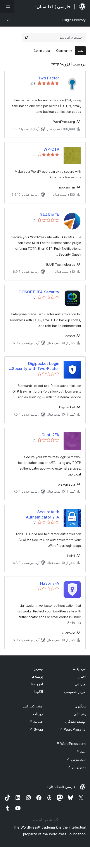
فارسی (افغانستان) (61, 787)
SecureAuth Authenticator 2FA (42, 514)
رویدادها (37, 714)
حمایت (36, 721)
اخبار (82, 676)
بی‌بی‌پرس (76, 759)
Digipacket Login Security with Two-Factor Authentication (35, 366)
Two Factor (48, 78)
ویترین (38, 668)
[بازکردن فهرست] (7, 6)
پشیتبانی (80, 714)
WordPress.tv (73, 729)
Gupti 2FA (50, 434)
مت (81, 751)
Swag (36, 729)
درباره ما (79, 668)
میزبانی (80, 684)
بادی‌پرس (77, 767)
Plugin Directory (74, 20)
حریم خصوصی (75, 691)
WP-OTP (51, 149)
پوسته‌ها (37, 676)
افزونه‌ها (37, 684)
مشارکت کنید (33, 706)
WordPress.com (71, 743)
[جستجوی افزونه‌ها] (26, 37)
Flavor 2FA (49, 583)
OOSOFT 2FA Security (39, 292)
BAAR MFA (49, 215)
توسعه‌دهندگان (75, 721)
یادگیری (80, 706)
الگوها (38, 691)
